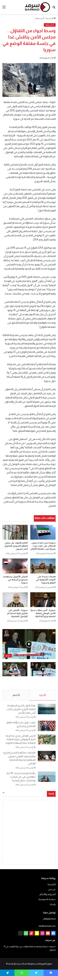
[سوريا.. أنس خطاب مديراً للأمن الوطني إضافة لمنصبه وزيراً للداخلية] (43, 599)
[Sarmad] (37, 7)
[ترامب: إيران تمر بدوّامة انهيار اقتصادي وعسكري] (47, 726)
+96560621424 (49, 919)
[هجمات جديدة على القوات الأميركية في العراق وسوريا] (43, 565)
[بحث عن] (54, 8)
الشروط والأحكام (48, 894)
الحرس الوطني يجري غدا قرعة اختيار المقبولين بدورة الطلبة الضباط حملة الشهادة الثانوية (20, 739)
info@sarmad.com (47, 926)
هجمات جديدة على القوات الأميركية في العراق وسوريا (46, 579)
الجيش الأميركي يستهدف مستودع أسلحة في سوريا (15, 579)
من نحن (52, 889)
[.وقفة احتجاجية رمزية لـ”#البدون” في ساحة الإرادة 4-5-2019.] (43, 669)
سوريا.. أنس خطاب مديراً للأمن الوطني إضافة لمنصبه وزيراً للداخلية (43, 613)
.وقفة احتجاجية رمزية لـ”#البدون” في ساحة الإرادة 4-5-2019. (45, 683)
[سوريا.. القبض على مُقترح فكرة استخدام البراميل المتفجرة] (15, 599)
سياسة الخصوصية (47, 899)
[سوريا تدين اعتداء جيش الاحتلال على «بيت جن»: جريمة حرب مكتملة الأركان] (43, 532)
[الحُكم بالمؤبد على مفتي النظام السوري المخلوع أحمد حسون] (15, 532)
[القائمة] (4, 8)
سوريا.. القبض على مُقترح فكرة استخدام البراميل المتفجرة (17, 613)
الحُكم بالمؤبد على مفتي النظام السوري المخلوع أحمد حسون (16, 545)
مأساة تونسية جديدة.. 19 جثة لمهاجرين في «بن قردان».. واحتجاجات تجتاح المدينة (20, 777)
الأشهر (16, 695)
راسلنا (53, 904)
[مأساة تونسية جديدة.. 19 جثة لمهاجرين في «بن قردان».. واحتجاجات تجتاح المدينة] (47, 777)
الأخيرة (42, 695)
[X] (20, 933)
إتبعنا (51, 793)
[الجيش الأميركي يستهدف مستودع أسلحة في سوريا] (15, 565)
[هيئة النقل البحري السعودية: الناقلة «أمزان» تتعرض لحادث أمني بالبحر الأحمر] (47, 709)
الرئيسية (50, 18)
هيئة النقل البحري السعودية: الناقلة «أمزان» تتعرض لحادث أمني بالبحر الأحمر (20, 709)
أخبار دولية (39, 18)
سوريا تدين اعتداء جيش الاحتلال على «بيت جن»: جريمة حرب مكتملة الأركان (43, 545)
